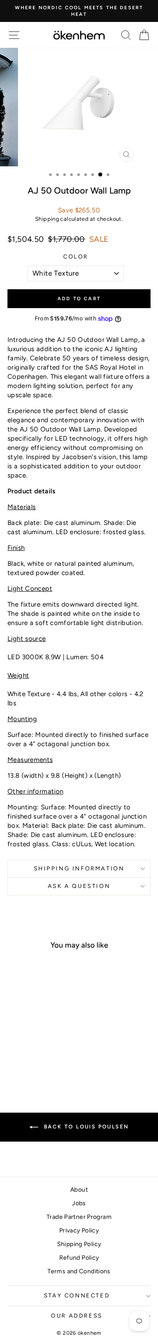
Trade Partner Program (79, 1217)
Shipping (47, 219)
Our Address (77, 1315)
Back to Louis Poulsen (85, 1127)
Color (75, 256)
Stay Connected (77, 1295)
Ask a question (79, 886)
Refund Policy (79, 1257)
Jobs (79, 1203)
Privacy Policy (79, 1230)
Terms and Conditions (79, 1271)
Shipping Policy (79, 1244)
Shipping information (79, 868)
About (79, 1189)
